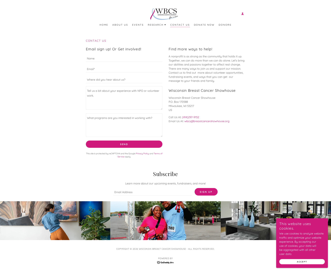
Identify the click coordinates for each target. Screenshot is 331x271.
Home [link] (104, 24)
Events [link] (138, 24)
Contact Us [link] (180, 24)
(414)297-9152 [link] (190, 117)
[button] (242, 13)
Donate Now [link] (204, 24)
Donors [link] (225, 24)
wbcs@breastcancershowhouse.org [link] (206, 121)
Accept (302, 261)
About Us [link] (120, 24)
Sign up (206, 191)
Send (124, 144)
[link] (165, 13)
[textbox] (124, 58)
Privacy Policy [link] (142, 153)
